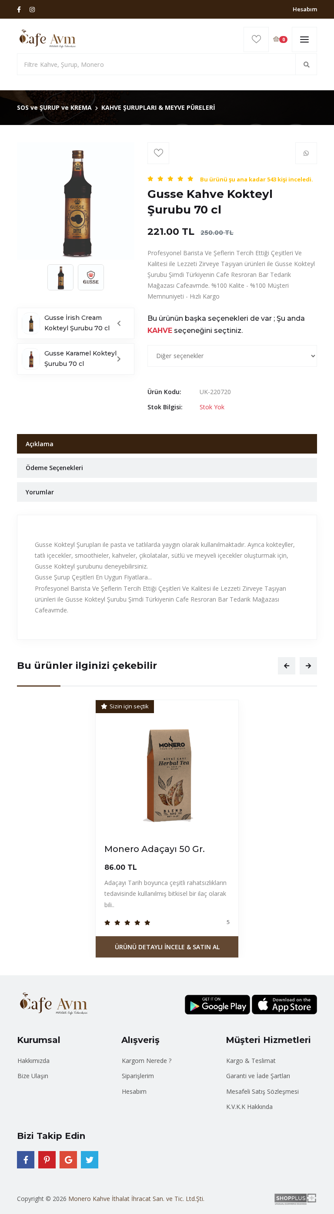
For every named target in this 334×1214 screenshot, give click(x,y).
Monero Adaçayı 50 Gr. (154, 849)
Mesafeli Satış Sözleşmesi (262, 1091)
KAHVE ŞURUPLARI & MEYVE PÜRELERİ (158, 107)
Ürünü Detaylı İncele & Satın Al (167, 947)
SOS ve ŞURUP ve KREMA (54, 107)
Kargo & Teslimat (251, 1060)
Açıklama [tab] (39, 444)
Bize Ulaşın (32, 1076)
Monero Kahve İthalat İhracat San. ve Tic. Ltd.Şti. (136, 1198)
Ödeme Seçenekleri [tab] (54, 468)
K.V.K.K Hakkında (249, 1106)
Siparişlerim (138, 1076)
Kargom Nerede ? (146, 1060)
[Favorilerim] (256, 39)
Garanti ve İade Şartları (258, 1076)
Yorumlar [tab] (40, 492)
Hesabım (305, 9)
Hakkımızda (33, 1060)
